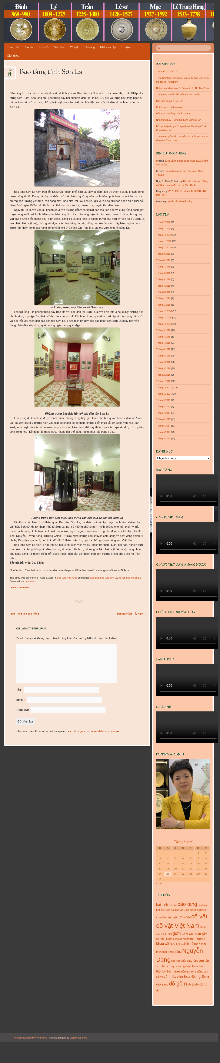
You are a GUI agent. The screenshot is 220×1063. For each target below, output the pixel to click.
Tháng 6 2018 (163, 349)
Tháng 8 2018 (163, 336)
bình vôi (173, 905)
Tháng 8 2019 (163, 260)
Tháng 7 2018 (163, 343)
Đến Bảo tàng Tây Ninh (131, 613)
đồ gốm (178, 983)
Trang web (22, 709)
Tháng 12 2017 (164, 387)
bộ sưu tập (200, 909)
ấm (158, 990)
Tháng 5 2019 (163, 279)
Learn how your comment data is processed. (93, 731)
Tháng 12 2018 (164, 311)
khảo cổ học (166, 944)
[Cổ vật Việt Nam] (91, 22)
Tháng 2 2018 (163, 374)
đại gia (165, 984)
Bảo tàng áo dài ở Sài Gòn (169, 101)
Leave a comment (20, 587)
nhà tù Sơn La (133, 577)
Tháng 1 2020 (163, 228)
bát (158, 904)
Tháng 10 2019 (164, 247)
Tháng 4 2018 (163, 362)
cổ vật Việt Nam (177, 925)
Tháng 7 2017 (163, 413)
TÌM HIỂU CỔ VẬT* (166, 71)
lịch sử (189, 943)
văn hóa (170, 976)
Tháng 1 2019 (163, 304)
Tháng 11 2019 (163, 241)
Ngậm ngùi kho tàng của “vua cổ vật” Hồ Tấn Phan (182, 88)
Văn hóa (59, 47)
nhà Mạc (175, 961)
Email (20, 699)
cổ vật (122, 577)
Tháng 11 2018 (163, 317)
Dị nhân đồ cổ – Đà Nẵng (179, 201)
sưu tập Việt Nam (187, 966)
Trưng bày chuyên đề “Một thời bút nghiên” (178, 94)
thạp (201, 966)
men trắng (174, 951)
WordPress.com (78, 1037)
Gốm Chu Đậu (191, 933)
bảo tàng (94, 577)
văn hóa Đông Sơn (193, 976)
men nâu (161, 951)
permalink (30, 581)
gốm (177, 933)
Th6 (9, 71)
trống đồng (197, 971)
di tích (168, 933)
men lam (200, 943)
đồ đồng (201, 984)
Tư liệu (125, 47)
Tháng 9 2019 (163, 254)
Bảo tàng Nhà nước (67, 577)
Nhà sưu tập (108, 47)
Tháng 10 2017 (164, 393)
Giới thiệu (13, 55)
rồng (195, 960)
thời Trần (173, 971)
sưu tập (204, 960)
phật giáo (186, 960)
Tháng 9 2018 (163, 330)
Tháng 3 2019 (163, 292)
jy (157, 160)
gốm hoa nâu (180, 939)
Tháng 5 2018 (163, 355)
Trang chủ (13, 47)
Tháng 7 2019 (163, 266)
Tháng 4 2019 (163, 285)
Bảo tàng (89, 47)
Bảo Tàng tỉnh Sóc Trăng (23, 613)
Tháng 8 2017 (163, 406)
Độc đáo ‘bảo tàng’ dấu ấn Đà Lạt (173, 113)
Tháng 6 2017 (163, 419)
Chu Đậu (185, 917)
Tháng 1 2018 (163, 381)
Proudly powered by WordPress (30, 1037)
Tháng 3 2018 (163, 368)
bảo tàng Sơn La (108, 577)
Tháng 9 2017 (163, 400)
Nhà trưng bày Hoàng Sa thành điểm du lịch (178, 120)
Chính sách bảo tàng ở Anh (170, 107)
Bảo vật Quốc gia (184, 910)
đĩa (158, 984)
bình (164, 904)
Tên (19, 689)
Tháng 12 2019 (164, 235)
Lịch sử (44, 47)
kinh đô (180, 944)
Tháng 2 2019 (163, 298)
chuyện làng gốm (167, 917)
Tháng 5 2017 (163, 425)
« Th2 (159, 883)
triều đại (185, 971)
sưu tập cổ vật (165, 966)
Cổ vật (74, 47)
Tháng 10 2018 (164, 324)
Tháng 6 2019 (163, 273)
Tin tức (29, 47)
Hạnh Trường (196, 938)
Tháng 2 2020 (163, 222)
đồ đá (191, 984)
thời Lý (161, 971)
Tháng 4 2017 (163, 432)
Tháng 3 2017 (163, 438)
